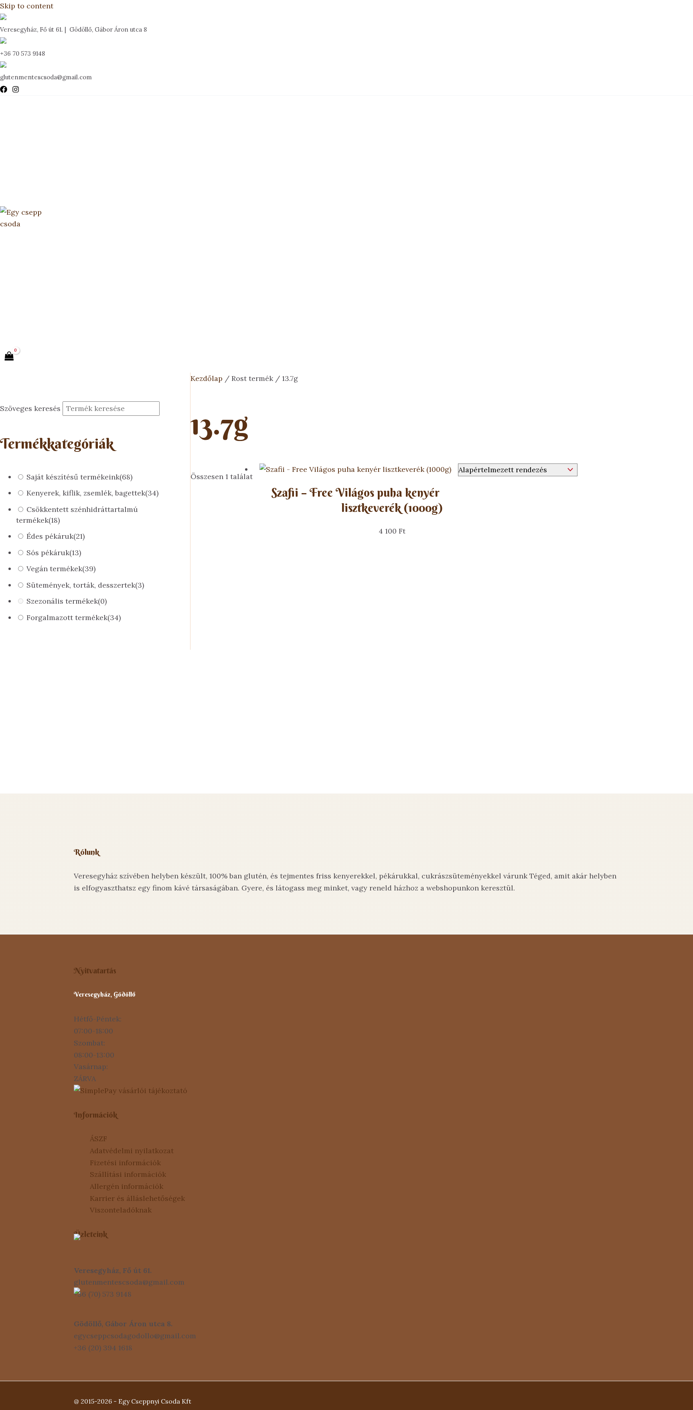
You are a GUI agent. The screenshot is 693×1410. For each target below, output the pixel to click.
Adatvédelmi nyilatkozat (132, 1150)
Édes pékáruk (55, 536)
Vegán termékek (60, 568)
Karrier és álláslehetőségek (137, 1198)
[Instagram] (15, 90)
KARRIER (30, 285)
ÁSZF (98, 1138)
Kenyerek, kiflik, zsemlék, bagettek (92, 493)
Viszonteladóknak (121, 1210)
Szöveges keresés (30, 408)
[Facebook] (3, 90)
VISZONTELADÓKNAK (54, 253)
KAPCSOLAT (37, 317)
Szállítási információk (128, 1174)
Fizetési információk (125, 1162)
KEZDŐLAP (35, 118)
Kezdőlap (206, 378)
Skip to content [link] (26, 5)
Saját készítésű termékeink (79, 476)
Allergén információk (126, 1186)
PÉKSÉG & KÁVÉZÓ (49, 182)
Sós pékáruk (53, 552)
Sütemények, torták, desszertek (85, 585)
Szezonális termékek (66, 601)
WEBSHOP (34, 150)
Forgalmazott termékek (73, 617)
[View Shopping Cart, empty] (9, 356)
